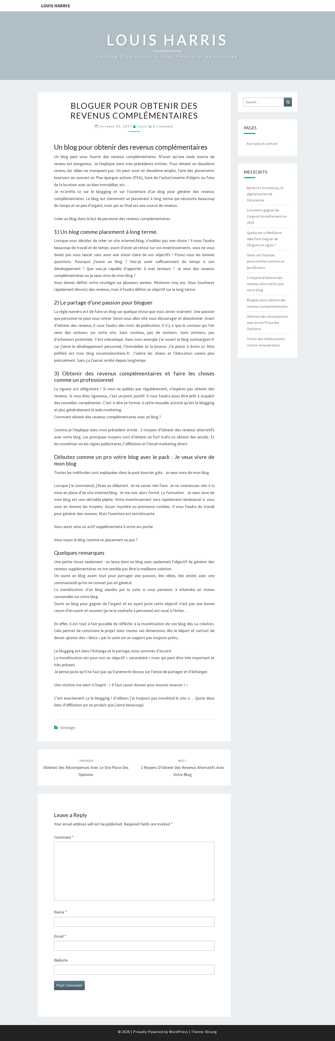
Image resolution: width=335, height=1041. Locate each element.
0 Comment (163, 126)
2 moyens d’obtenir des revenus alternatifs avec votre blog (182, 768)
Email (60, 936)
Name (60, 912)
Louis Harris (55, 5)
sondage (67, 727)
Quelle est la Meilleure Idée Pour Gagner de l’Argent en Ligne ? (264, 238)
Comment (64, 837)
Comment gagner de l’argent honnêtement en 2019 (267, 216)
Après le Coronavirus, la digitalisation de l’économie (265, 193)
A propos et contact (262, 143)
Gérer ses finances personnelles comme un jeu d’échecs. (265, 261)
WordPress (178, 1031)
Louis (142, 126)
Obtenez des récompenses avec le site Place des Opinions (86, 768)
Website (61, 960)
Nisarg (211, 1031)
